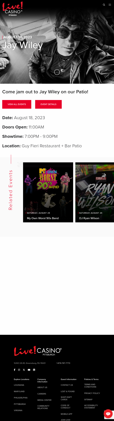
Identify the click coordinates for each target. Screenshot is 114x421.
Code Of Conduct (65, 406)
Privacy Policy (92, 393)
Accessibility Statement (91, 406)
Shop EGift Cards (66, 398)
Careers (41, 394)
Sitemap (88, 399)
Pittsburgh (20, 404)
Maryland (19, 391)
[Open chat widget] (108, 413)
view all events (17, 104)
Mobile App (66, 414)
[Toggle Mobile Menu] (110, 4)
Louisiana (19, 385)
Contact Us (67, 385)
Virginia (18, 410)
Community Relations (43, 407)
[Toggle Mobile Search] (104, 4)
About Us (42, 387)
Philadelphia (21, 398)
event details (48, 104)
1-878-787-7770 (63, 363)
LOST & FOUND (68, 391)
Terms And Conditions (90, 385)
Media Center (44, 400)
